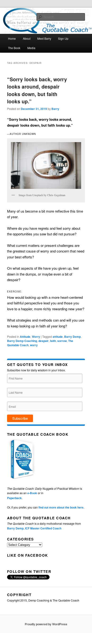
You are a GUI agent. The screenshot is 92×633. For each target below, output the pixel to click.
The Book (14, 48)
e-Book (32, 493)
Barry (55, 109)
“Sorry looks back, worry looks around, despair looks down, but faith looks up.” (37, 90)
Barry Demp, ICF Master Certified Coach (34, 528)
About (26, 38)
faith (53, 341)
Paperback (14, 498)
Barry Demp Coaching (22, 341)
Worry (36, 336)
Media (31, 48)
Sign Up (63, 38)
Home (12, 38)
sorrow (62, 341)
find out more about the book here (61, 507)
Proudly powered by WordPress (46, 624)
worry (34, 345)
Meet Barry (44, 38)
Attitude (25, 336)
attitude (58, 336)
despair (43, 341)
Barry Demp (72, 336)
